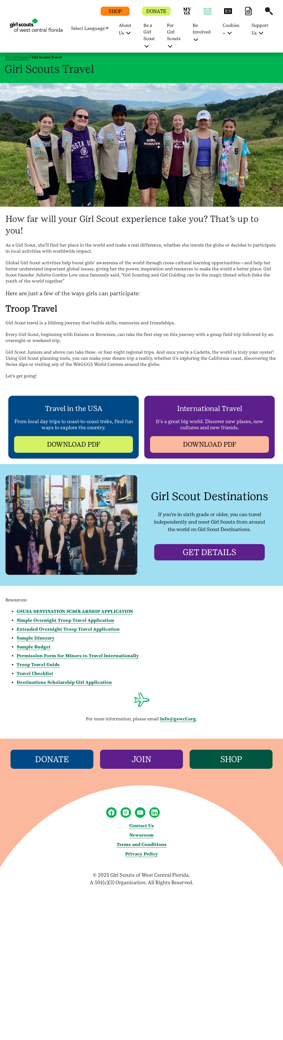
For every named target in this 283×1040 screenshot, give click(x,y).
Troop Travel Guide (38, 664)
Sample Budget (34, 647)
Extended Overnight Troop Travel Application (68, 629)
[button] (187, 13)
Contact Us (141, 825)
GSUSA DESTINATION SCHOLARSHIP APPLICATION (75, 611)
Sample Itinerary (36, 638)
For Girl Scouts (17, 57)
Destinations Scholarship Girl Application (64, 682)
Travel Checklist (35, 673)
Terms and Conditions (142, 844)
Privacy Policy (141, 854)
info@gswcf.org (178, 718)
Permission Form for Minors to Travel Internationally (78, 655)
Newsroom (141, 835)
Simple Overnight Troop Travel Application (65, 620)
